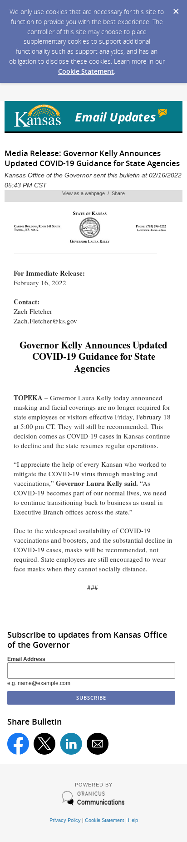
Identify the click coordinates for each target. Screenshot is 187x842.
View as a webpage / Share (93, 193)
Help (133, 820)
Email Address (26, 659)
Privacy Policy (65, 820)
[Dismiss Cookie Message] (175, 8)
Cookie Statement (86, 71)
